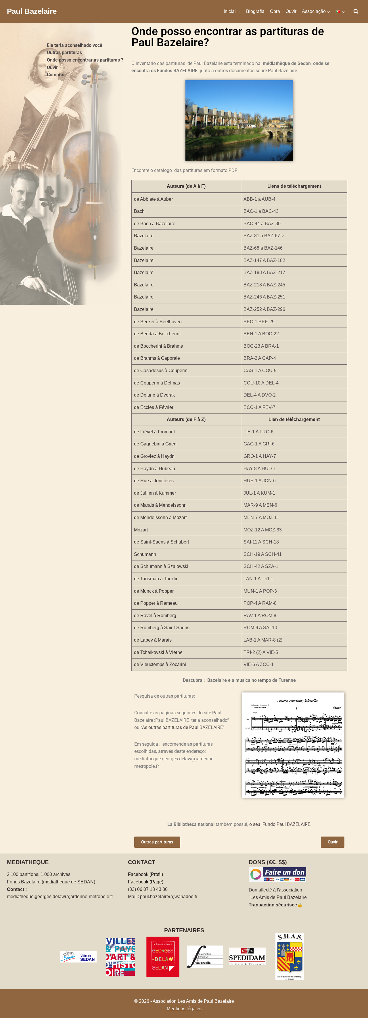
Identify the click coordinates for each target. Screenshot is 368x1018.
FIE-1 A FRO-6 (258, 431)
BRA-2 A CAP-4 (260, 358)
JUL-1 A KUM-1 (259, 493)
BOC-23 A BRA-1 (261, 346)
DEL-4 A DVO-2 (260, 395)
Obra (275, 11)
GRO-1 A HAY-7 (260, 456)
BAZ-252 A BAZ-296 (264, 309)
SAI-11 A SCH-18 (261, 541)
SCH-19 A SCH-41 (263, 554)
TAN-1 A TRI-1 (258, 578)
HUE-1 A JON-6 (260, 480)
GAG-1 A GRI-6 (259, 443)
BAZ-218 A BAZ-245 (264, 284)
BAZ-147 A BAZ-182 (264, 260)
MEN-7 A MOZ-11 (261, 517)
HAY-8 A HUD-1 (260, 468)
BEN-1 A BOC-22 (261, 333)
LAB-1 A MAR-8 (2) (263, 640)
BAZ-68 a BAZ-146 (263, 248)
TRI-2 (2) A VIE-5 (261, 652)
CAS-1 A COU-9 (260, 370)
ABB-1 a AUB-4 (259, 199)
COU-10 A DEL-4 (261, 382)
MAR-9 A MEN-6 (260, 505)
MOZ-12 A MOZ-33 (263, 529)
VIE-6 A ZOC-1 (259, 664)
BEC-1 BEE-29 (259, 321)
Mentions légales (184, 1008)
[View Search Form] (356, 11)
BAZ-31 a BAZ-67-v (264, 235)
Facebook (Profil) (145, 874)
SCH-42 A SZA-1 (261, 566)
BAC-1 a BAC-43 (261, 211)
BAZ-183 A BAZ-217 (264, 272)
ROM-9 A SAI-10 (260, 627)
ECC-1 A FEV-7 (259, 407)
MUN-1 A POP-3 (260, 591)
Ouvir (290, 11)
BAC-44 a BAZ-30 (262, 223)
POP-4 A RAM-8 (260, 603)
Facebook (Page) (145, 881)
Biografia (255, 11)
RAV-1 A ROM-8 (260, 615)
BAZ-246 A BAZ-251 (264, 296)
